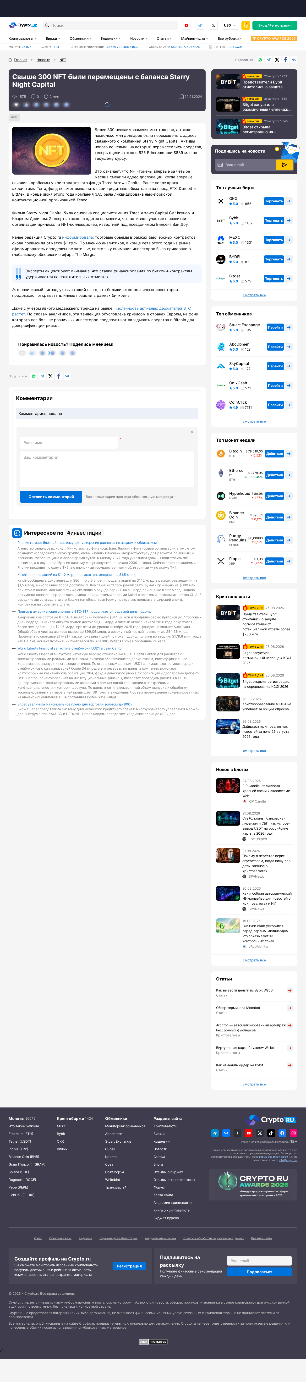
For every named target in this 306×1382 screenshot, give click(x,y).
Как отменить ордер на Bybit (239, 1065)
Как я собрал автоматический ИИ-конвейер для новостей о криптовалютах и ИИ (267, 898)
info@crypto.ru (288, 1160)
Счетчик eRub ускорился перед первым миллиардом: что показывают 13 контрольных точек (266, 933)
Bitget (234, 276)
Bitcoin (235, 451)
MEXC (234, 237)
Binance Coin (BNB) (24, 1157)
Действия (274, 453)
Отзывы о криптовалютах (174, 1180)
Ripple (234, 558)
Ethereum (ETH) (21, 1134)
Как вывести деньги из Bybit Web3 (244, 990)
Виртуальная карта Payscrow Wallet (245, 1048)
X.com (277, 59)
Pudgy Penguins (237, 538)
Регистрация (280, 25)
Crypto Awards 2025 (276, 38)
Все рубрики (228, 38)
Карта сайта (163, 1195)
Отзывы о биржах (168, 1172)
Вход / (263, 25)
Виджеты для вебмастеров (118, 1238)
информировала (77, 237)
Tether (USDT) (20, 1141)
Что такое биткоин (24, 1126)
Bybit (234, 218)
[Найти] (47, 25)
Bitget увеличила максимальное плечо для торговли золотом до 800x (74, 704)
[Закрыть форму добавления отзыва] (192, 432)
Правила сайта (261, 1238)
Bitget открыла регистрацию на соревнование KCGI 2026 (266, 129)
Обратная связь (60, 1238)
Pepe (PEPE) (18, 1187)
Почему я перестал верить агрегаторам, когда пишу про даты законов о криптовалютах (266, 863)
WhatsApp (260, 59)
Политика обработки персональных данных (213, 1238)
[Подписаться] (284, 165)
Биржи (51, 38)
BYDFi (234, 256)
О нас (38, 1238)
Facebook (285, 59)
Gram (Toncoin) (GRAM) (27, 1164)
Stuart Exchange (244, 325)
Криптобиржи (70, 1118)
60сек (110, 1149)
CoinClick (238, 402)
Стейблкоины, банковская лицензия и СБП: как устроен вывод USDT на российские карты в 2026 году (266, 825)
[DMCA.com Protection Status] (153, 1342)
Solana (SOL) (19, 1172)
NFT (15, 117)
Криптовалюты (21, 38)
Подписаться (259, 1271)
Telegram (200, 25)
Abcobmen (113, 1134)
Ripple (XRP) (18, 1149)
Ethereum (236, 472)
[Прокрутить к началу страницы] (295, 1352)
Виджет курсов (166, 1218)
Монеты (16, 1118)
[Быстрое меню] (245, 25)
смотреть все (254, 295)
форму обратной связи (273, 1156)
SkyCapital (239, 363)
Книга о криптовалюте (171, 1210)
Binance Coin (236, 515)
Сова (109, 1164)
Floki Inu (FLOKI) (21, 1195)
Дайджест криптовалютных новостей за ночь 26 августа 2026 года (265, 731)
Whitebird (112, 1180)
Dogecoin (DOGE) (22, 1180)
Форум (159, 1187)
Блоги (158, 1164)
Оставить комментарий (51, 496)
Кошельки (109, 38)
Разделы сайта (167, 1118)
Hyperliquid (239, 493)
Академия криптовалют (172, 1202)
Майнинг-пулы (193, 38)
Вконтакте (293, 59)
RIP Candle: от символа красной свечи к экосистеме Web (266, 791)
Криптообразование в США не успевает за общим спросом (266, 706)
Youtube (186, 25)
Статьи (163, 38)
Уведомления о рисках (160, 1238)
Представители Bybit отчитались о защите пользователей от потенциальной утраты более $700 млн (264, 84)
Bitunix (62, 1149)
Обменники (79, 38)
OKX (233, 198)
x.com (213, 25)
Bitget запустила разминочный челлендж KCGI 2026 (265, 107)
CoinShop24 (114, 1172)
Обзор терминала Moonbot (238, 1008)
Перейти (275, 327)
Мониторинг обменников (125, 1126)
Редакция (85, 1238)
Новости (137, 38)
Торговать (274, 201)
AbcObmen (239, 344)
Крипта (111, 1157)
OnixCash (238, 383)
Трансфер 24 (115, 1187)
